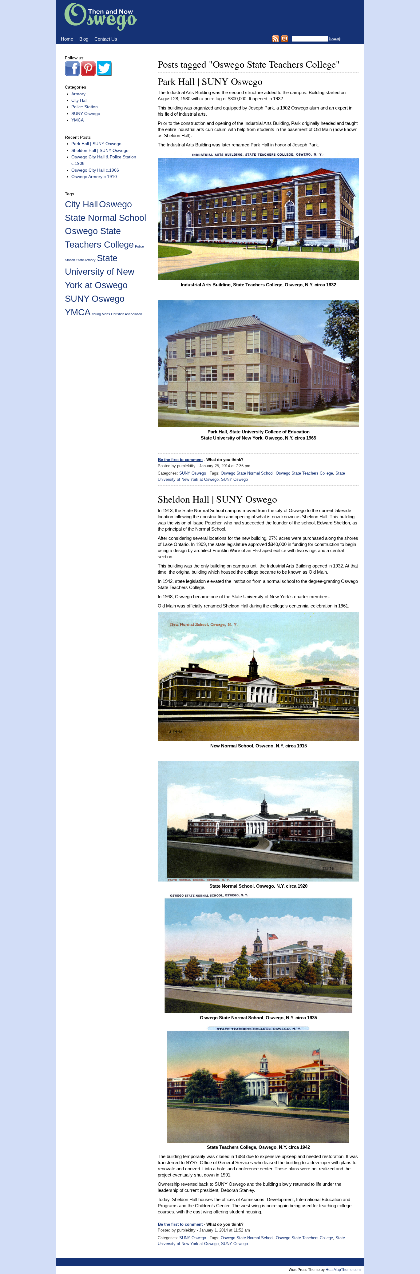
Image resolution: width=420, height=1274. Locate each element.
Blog (83, 39)
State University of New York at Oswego (99, 271)
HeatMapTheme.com (343, 1270)
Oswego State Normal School (247, 473)
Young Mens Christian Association (117, 314)
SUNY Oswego (192, 473)
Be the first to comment (180, 459)
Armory (78, 93)
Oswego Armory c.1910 (94, 176)
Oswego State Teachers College (304, 473)
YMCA (77, 119)
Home (67, 39)
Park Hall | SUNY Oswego (210, 81)
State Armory (86, 260)
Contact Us (105, 39)
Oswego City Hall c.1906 (95, 170)
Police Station (84, 106)
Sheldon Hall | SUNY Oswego (217, 498)
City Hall (79, 100)
